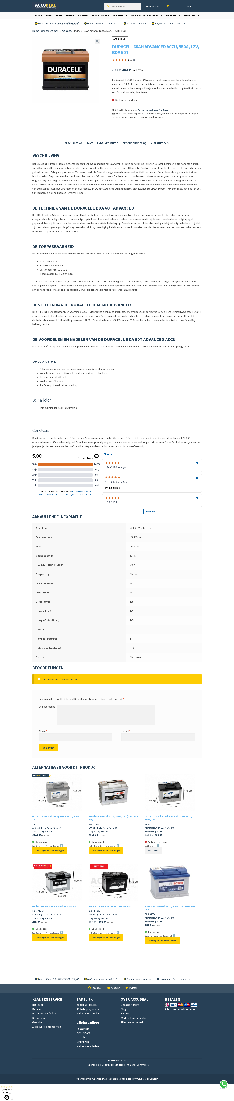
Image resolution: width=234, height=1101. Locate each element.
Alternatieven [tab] (160, 143)
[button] (97, 41)
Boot (59, 15)
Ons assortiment (50, 30)
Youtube (115, 987)
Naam (43, 731)
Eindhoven (83, 1041)
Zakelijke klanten (87, 1005)
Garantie (37, 1022)
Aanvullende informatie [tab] (102, 143)
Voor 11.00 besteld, (58, 979)
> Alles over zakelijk (88, 1013)
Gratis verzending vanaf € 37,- (102, 23)
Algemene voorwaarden (89, 1078)
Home (38, 15)
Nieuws (125, 1013)
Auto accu (67, 30)
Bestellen (37, 1005)
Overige (118, 15)
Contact (153, 1078)
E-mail (125, 731)
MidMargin (164, 110)
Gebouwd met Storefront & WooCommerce (125, 1064)
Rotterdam (83, 1028)
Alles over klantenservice (46, 1027)
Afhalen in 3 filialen (136, 23)
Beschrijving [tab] (73, 143)
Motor (70, 15)
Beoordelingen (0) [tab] (134, 143)
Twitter (133, 987)
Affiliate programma (88, 1009)
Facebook (97, 987)
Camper (83, 15)
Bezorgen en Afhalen (44, 1013)
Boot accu (153, 110)
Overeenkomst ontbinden (117, 1078)
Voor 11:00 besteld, (58, 23)
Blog (123, 1009)
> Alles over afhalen (88, 1046)
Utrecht (81, 1037)
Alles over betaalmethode (180, 1009)
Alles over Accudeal (132, 1022)
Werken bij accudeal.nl (133, 1018)
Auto (49, 15)
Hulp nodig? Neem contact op (170, 23)
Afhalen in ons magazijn (138, 979)
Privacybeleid (92, 1064)
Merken (171, 15)
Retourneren (39, 1018)
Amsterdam (83, 1033)
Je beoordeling (48, 706)
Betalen (36, 1009)
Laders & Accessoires (144, 15)
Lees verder (153, 850)
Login (188, 6)
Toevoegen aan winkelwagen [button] (49, 850)
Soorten (189, 15)
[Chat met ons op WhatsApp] (223, 1084)
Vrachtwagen (100, 15)
